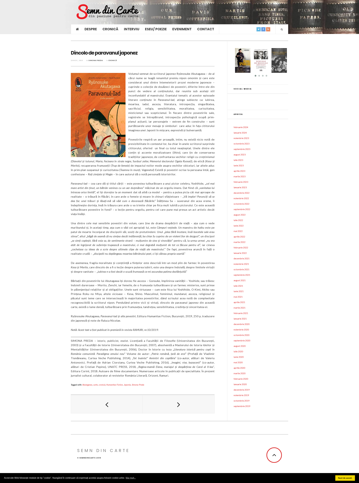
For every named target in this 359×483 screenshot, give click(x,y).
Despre (91, 29)
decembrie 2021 (241, 258)
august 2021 (240, 280)
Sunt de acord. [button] (345, 478)
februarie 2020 (241, 378)
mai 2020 (238, 362)
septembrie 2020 (242, 340)
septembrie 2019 (242, 406)
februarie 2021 (241, 313)
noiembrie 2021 (241, 264)
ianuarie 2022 (240, 253)
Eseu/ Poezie (156, 29)
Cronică (110, 29)
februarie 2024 (241, 127)
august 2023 (240, 154)
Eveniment (182, 29)
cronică (102, 384)
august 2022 (240, 214)
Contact (205, 29)
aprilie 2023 (239, 171)
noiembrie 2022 (241, 198)
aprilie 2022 (239, 236)
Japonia (127, 384)
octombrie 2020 (241, 335)
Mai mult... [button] (131, 478)
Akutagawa (87, 384)
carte (95, 384)
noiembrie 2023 (241, 138)
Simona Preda (95, 60)
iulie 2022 (238, 220)
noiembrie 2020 (241, 329)
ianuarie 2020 (240, 384)
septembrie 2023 (242, 149)
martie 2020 (239, 373)
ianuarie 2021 (240, 318)
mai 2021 (238, 296)
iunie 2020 (239, 357)
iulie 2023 (238, 160)
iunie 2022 (239, 225)
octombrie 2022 (241, 203)
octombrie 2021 (241, 269)
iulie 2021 (238, 285)
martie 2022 (239, 242)
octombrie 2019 (241, 400)
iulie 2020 (238, 351)
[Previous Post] (107, 404)
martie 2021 (239, 307)
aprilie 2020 (239, 367)
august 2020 (240, 346)
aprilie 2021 (239, 302)
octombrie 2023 (241, 143)
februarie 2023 (241, 181)
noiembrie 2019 (241, 395)
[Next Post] (179, 404)
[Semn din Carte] (107, 12)
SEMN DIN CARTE (103, 451)
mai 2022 (238, 231)
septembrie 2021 (242, 274)
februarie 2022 (241, 247)
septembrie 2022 (242, 209)
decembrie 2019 (241, 389)
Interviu (131, 29)
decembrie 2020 (241, 324)
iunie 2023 (239, 165)
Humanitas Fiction (114, 384)
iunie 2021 (239, 291)
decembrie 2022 (241, 192)
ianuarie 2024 (240, 132)
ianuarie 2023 (240, 187)
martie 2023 (239, 176)
